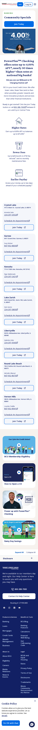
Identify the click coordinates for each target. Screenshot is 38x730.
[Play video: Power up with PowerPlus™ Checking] (19, 500)
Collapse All (30, 552)
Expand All (19, 552)
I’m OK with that (10, 723)
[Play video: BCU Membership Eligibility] (19, 445)
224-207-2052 (11, 215)
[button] (32, 724)
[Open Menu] (34, 4)
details (4, 716)
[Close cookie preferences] (35, 701)
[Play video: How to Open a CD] (19, 472)
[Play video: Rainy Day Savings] (19, 530)
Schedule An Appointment (17, 220)
